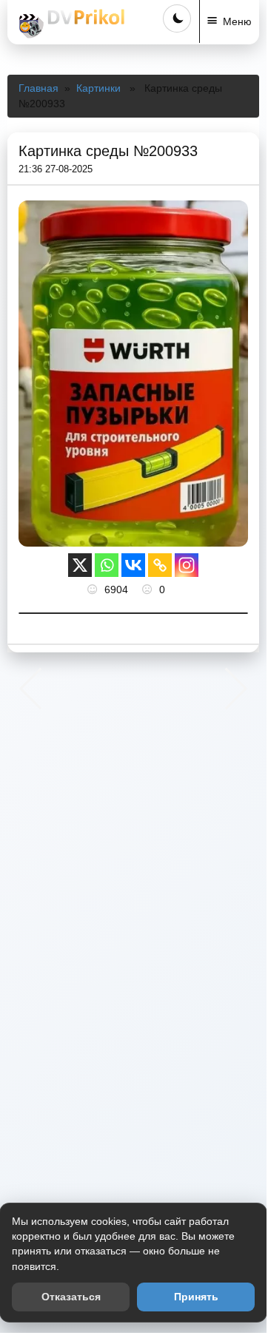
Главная (38, 88)
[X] (80, 565)
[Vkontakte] (133, 565)
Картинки (98, 88)
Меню (237, 21)
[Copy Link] (160, 565)
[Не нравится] (148, 589)
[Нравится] (94, 589)
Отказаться (71, 1297)
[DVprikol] (69, 23)
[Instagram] (186, 565)
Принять (196, 1297)
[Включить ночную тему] (177, 18)
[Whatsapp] (106, 565)
